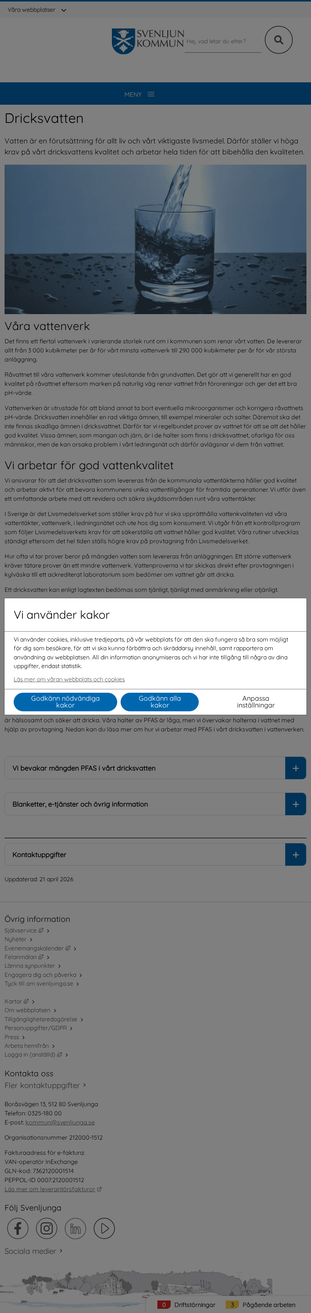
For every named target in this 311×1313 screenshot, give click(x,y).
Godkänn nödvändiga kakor (65, 701)
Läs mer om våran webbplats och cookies (69, 679)
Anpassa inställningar (256, 701)
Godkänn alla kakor (160, 701)
